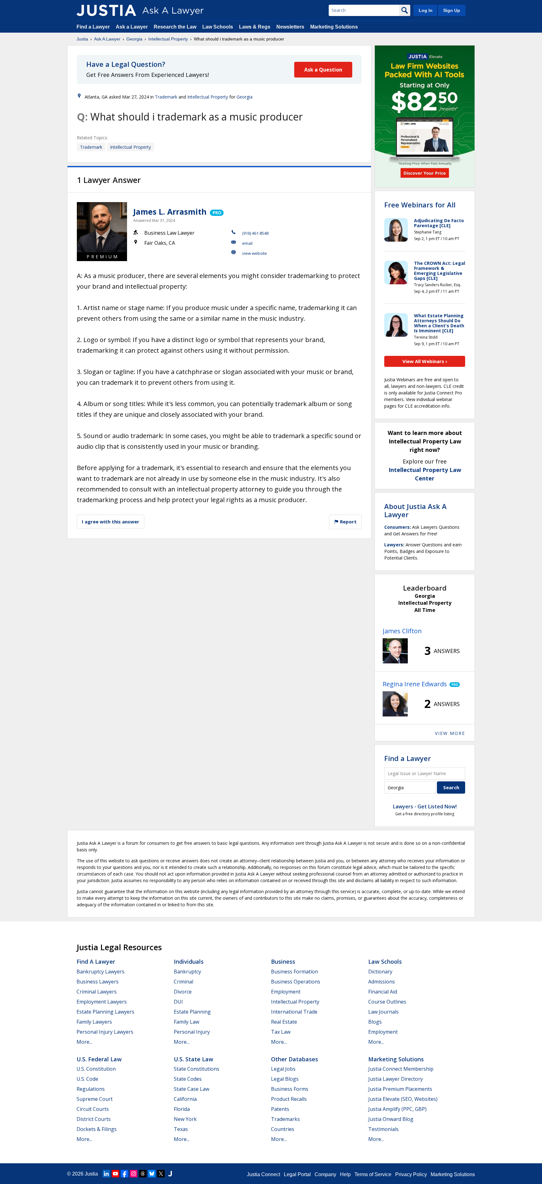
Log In (426, 10)
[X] (161, 1173)
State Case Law (191, 1088)
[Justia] (106, 10)
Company (325, 1174)
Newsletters (290, 26)
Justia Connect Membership (400, 1068)
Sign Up (451, 10)
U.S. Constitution (96, 1068)
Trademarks (285, 1119)
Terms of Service (372, 1174)
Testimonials (383, 1129)
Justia (82, 38)
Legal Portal (297, 1174)
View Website (254, 253)
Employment (285, 991)
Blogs (375, 1021)
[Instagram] (133, 1173)
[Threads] (142, 1173)
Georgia (134, 38)
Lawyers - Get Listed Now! (425, 806)
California (185, 1099)
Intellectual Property (168, 38)
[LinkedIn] (106, 1173)
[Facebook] (124, 1173)
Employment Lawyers (102, 1001)
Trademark (166, 97)
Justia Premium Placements (400, 1088)
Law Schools (217, 26)
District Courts (94, 1119)
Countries (282, 1129)
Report (348, 521)
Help (345, 1174)
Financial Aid (382, 991)
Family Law (186, 1021)
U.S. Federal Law (99, 1059)
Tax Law (280, 1031)
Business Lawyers (98, 981)
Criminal (183, 981)
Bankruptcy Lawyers (101, 971)
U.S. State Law (193, 1059)
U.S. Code (87, 1078)
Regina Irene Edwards (415, 684)
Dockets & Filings (97, 1129)
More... (84, 1041)
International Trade (294, 1011)
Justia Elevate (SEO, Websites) (403, 1099)
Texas (181, 1129)
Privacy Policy (411, 1174)
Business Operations (295, 981)
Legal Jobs (283, 1068)
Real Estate (284, 1021)
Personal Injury (192, 1031)
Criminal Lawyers (97, 991)
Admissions (381, 981)
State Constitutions (196, 1068)
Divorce (183, 991)
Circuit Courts (93, 1109)
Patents (280, 1109)
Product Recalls (289, 1099)
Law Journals (383, 1011)
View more (450, 733)
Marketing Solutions (334, 26)
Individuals (189, 961)
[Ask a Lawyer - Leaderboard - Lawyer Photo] (395, 650)
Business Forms (289, 1088)
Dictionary (380, 971)
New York (185, 1119)
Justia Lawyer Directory (395, 1078)
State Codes (188, 1078)
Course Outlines (387, 1001)
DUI (178, 1001)
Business (283, 961)
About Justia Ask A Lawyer (415, 510)
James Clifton (402, 631)
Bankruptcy (187, 971)
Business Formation (294, 971)
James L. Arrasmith (170, 211)
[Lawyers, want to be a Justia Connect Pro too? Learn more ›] (216, 211)
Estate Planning (192, 1011)
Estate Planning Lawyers (105, 1011)
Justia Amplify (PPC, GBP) (397, 1109)
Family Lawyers (94, 1021)
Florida (182, 1109)
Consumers (397, 527)
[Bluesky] (152, 1173)
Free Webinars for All (419, 205)
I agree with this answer (110, 521)
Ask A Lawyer (107, 38)
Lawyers (393, 545)
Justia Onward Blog (390, 1119)
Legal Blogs (285, 1078)
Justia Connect (263, 1174)
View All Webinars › (424, 361)
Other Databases (294, 1059)
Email (247, 243)
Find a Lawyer (93, 26)
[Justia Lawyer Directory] (170, 1173)
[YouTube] (115, 1173)
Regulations (91, 1088)
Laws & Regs (254, 26)
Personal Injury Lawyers (105, 1031)
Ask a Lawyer (132, 26)
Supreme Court (95, 1099)
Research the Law (175, 26)
